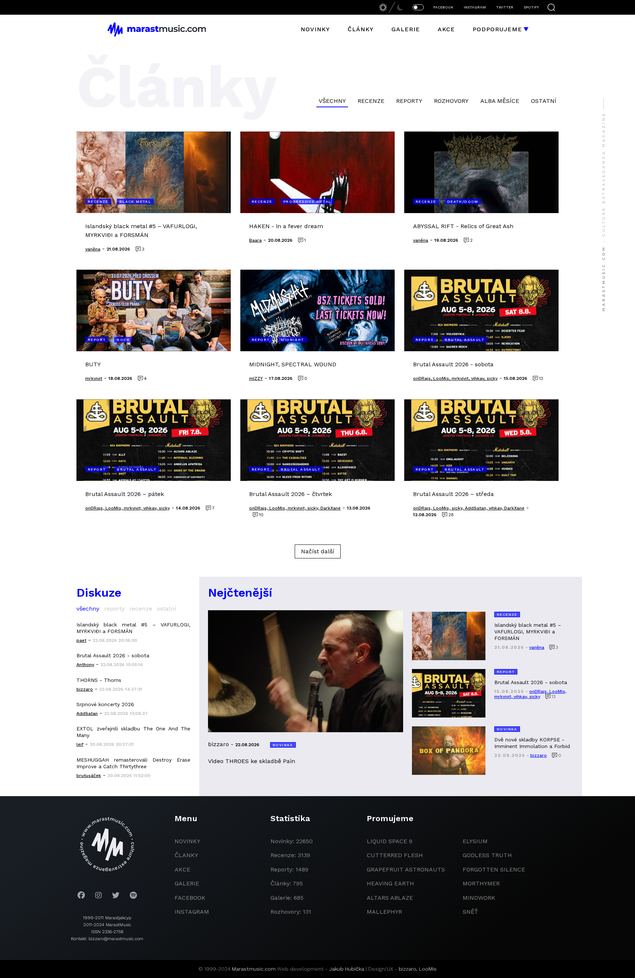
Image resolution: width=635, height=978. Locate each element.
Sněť (470, 911)
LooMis (428, 969)
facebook (190, 897)
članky (186, 855)
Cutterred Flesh (395, 855)
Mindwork (479, 897)
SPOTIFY (531, 7)
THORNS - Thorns (98, 680)
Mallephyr (384, 911)
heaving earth (390, 883)
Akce (446, 29)
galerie (187, 883)
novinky (187, 841)
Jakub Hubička (346, 969)
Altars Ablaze (390, 897)
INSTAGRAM (475, 7)
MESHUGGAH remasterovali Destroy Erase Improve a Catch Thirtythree (133, 763)
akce (182, 869)
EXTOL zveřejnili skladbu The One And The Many (133, 732)
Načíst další (317, 551)
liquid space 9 (389, 841)
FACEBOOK (443, 7)
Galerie (405, 29)
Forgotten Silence (494, 869)
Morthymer (481, 883)
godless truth (487, 855)
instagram (192, 911)
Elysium (475, 841)
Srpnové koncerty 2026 (105, 704)
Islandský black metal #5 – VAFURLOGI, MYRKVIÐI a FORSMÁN (133, 628)
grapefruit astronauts (406, 869)
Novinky (315, 29)
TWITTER (504, 7)
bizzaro (407, 969)
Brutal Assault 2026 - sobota (112, 655)
